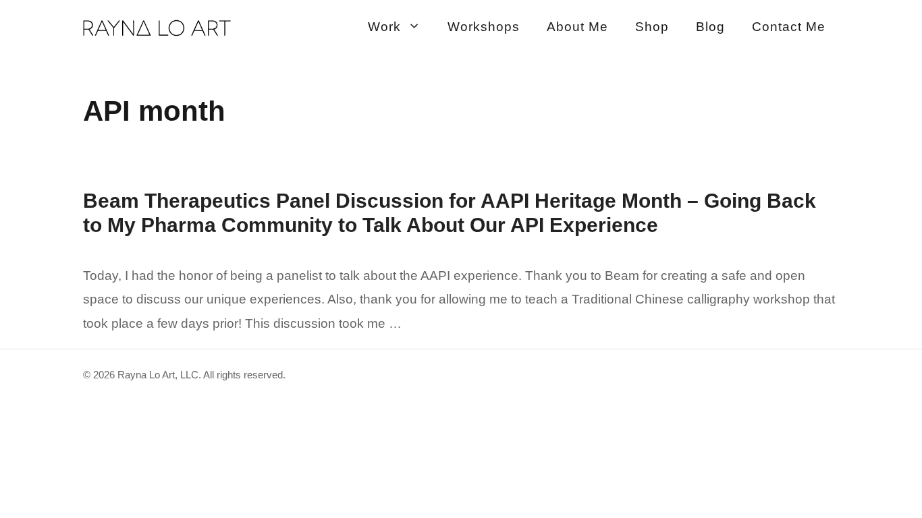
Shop (652, 27)
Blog (710, 27)
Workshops (484, 27)
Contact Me (788, 27)
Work (384, 27)
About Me (577, 27)
